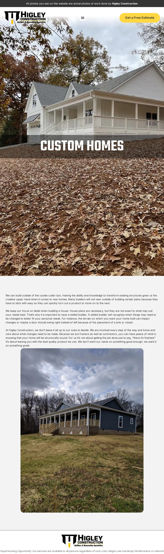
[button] (82, 18)
